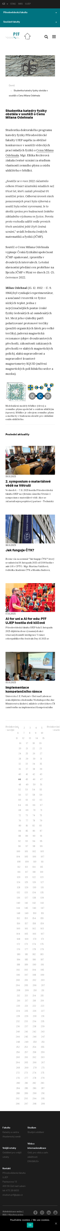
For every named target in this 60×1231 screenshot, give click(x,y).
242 (34, 1031)
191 (42, 964)
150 (34, 913)
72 (19, 815)
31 (41, 758)
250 (35, 1041)
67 (41, 805)
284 (18, 1088)
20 (20, 748)
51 (41, 784)
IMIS (20, 4)
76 (19, 820)
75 (41, 815)
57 (27, 794)
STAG (13, 4)
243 (42, 1031)
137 (26, 897)
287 (42, 1088)
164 (18, 933)
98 (34, 846)
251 (42, 1041)
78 (34, 820)
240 (18, 1031)
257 (26, 1052)
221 (26, 1005)
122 (34, 877)
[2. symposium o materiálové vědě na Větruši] (30, 460)
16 (20, 743)
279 (42, 1078)
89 (27, 835)
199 (42, 974)
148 (18, 913)
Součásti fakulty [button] (11, 22)
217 (26, 1000)
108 (18, 861)
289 (26, 1093)
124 (18, 882)
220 (18, 1005)
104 (18, 856)
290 (34, 1093)
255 (42, 1047)
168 (18, 939)
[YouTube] (55, 1212)
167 (42, 933)
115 (41, 866)
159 (42, 923)
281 (26, 1083)
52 (19, 789)
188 (18, 964)
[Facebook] (35, 1212)
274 (34, 1072)
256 (18, 1052)
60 (19, 799)
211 (42, 990)
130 (34, 887)
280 (18, 1083)
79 (41, 820)
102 (34, 851)
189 (26, 964)
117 (26, 872)
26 (34, 753)
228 (18, 1016)
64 (19, 805)
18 (34, 743)
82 (33, 825)
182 (34, 954)
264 (18, 1062)
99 (41, 846)
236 (18, 1026)
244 (18, 1036)
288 (18, 1093)
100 (18, 851)
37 (27, 769)
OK (30, 1225)
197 (26, 974)
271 (42, 1067)
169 (26, 939)
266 (34, 1062)
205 (26, 985)
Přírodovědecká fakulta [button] (15, 13)
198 (34, 974)
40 (19, 774)
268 (18, 1067)
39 (41, 769)
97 (27, 846)
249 (26, 1041)
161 (26, 928)
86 (34, 830)
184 (18, 959)
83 (41, 825)
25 (27, 753)
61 (27, 799)
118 (34, 872)
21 (27, 748)
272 (18, 1072)
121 (26, 877)
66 (34, 805)
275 (42, 1072)
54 (33, 789)
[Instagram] (42, 1212)
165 (26, 933)
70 (34, 810)
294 (34, 1098)
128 (18, 887)
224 (18, 1010)
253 (26, 1047)
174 (34, 944)
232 (18, 1021)
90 (34, 835)
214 (34, 995)
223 (42, 1005)
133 (26, 892)
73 (27, 815)
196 (18, 974)
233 (26, 1021)
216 (18, 1000)
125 (26, 882)
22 (33, 748)
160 (18, 928)
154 (34, 918)
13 (30, 738)
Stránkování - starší (53, 728)
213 (26, 995)
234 (34, 1021)
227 (42, 1010)
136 (18, 897)
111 (42, 861)
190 (34, 964)
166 (34, 933)
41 (27, 774)
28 (20, 758)
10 (42, 733)
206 (34, 985)
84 (19, 830)
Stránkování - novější (12, 728)
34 (33, 763)
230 (34, 1016)
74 (33, 815)
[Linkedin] (49, 1212)
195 (42, 969)
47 (41, 779)
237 (26, 1026)
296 (18, 1103)
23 (41, 748)
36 (19, 769)
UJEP (28, 4)
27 (41, 753)
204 (18, 985)
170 (34, 939)
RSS (4, 1215)
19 (40, 743)
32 (19, 763)
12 (23, 738)
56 (19, 794)
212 (18, 995)
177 (26, 949)
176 (18, 949)
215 (42, 995)
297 (26, 1103)
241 (26, 1031)
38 (34, 769)
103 (42, 851)
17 (27, 743)
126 (34, 882)
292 (18, 1098)
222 (34, 1005)
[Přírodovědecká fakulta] (12, 35)
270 (35, 1067)
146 (34, 908)
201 (26, 980)
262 (34, 1057)
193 (26, 969)
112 (19, 866)
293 (26, 1098)
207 (43, 985)
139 (42, 897)
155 (42, 918)
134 (34, 892)
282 (34, 1083)
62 (33, 799)
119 (41, 872)
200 (18, 980)
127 (42, 882)
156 (18, 923)
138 (34, 897)
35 (41, 763)
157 (26, 923)
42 (33, 774)
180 (18, 954)
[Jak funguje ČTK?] (30, 529)
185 (26, 959)
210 (35, 990)
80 (20, 825)
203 (42, 980)
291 (42, 1093)
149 (26, 913)
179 (42, 949)
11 (17, 738)
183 (42, 954)
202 (34, 980)
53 (27, 789)
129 (26, 887)
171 (42, 939)
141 (26, 903)
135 (42, 892)
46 (34, 779)
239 (42, 1026)
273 (26, 1072)
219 (42, 1000)
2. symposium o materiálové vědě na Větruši (28, 483)
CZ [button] (3, 4)
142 (34, 903)
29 (27, 758)
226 (34, 1010)
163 (42, 928)
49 (27, 784)
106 (34, 856)
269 (26, 1067)
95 (41, 841)
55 (41, 789)
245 (26, 1036)
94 (33, 841)
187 (42, 959)
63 (41, 799)
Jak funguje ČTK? (20, 550)
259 (42, 1052)
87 (41, 830)
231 (42, 1016)
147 (42, 908)
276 (18, 1078)
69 (27, 810)
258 (34, 1052)
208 (18, 990)
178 (34, 949)
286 (34, 1088)
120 (18, 877)
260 (18, 1057)
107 (42, 856)
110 (34, 861)
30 (34, 758)
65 (27, 805)
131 (42, 887)
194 (34, 969)
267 (43, 1062)
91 (41, 835)
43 (41, 774)
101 (26, 851)
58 (34, 794)
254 (34, 1047)
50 (34, 784)
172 (18, 944)
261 (26, 1057)
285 (26, 1088)
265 (26, 1062)
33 (27, 763)
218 (34, 1000)
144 (18, 908)
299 (43, 1103)
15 (43, 738)
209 (27, 990)
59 (41, 794)
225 (26, 1010)
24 (19, 753)
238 (34, 1026)
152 (18, 918)
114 (34, 866)
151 (42, 913)
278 (34, 1078)
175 (42, 944)
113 (26, 866)
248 (18, 1041)
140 (18, 903)
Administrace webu (12, 1212)
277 (26, 1078)
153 (26, 918)
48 (19, 784)
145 (26, 908)
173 (26, 944)
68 (19, 810)
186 (34, 959)
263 (42, 1057)
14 (37, 738)
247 (43, 1036)
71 (41, 810)
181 (26, 954)
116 (19, 872)
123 (42, 877)
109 (27, 861)
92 (19, 841)
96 (19, 846)
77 (27, 820)
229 (26, 1016)
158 (34, 923)
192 (18, 969)
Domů (12, 85)
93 (26, 841)
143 (42, 903)
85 (27, 830)
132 (18, 892)
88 (19, 835)
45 (27, 779)
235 (42, 1021)
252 (18, 1047)
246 (34, 1036)
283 (42, 1083)
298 (34, 1103)
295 (43, 1098)
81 (27, 825)
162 (34, 928)
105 (26, 856)
